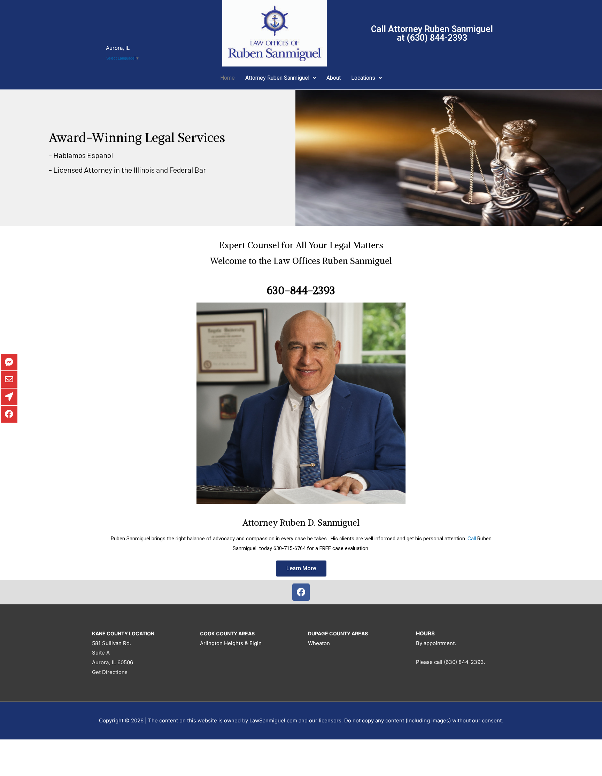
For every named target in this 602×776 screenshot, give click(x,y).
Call (472, 538)
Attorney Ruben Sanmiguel (277, 78)
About (333, 78)
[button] (301, 569)
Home (227, 78)
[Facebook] (301, 592)
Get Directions (110, 672)
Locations (363, 78)
